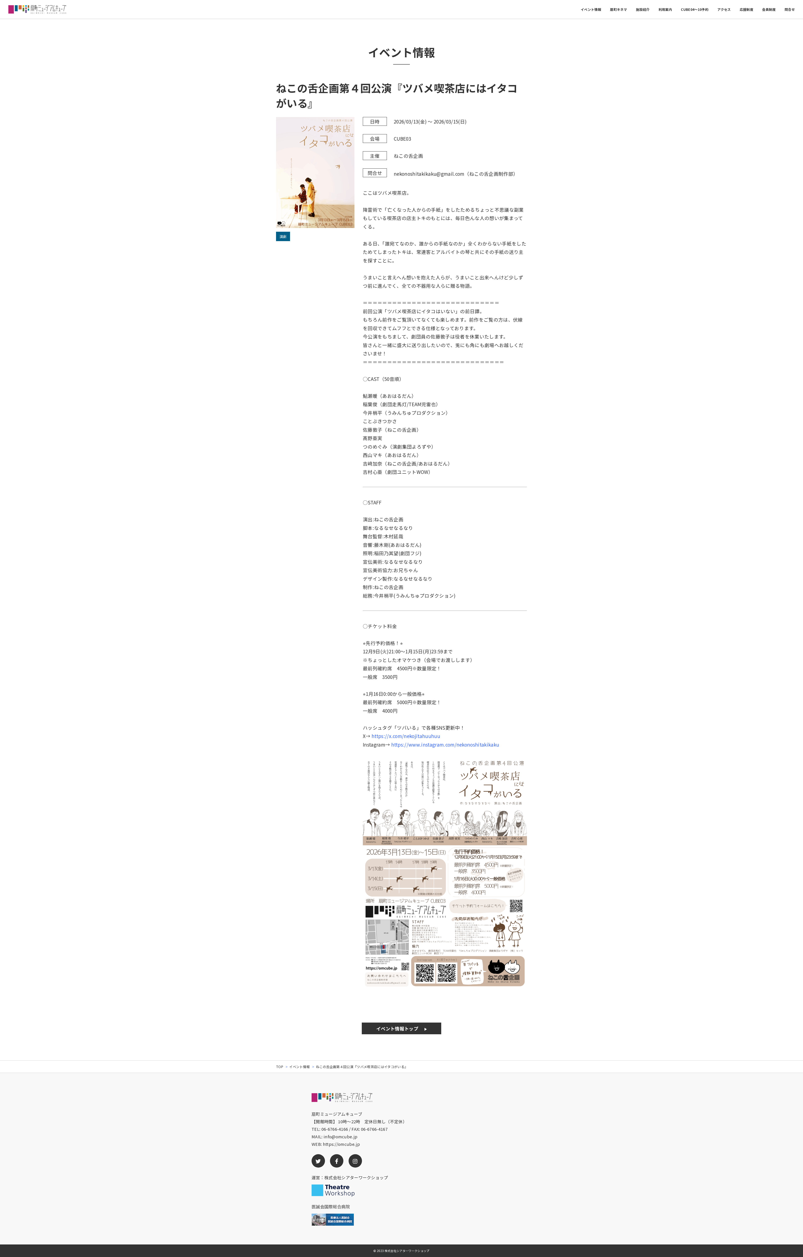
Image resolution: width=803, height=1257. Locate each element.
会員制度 (769, 9)
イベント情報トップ (397, 1028)
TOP (279, 1066)
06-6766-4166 (334, 1129)
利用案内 (665, 9)
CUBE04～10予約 (694, 9)
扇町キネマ (618, 9)
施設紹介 (643, 9)
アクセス (724, 9)
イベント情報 (591, 9)
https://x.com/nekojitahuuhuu (406, 736)
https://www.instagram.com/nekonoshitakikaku (444, 744)
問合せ (790, 9)
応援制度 (746, 9)
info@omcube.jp (340, 1137)
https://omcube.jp (341, 1144)
